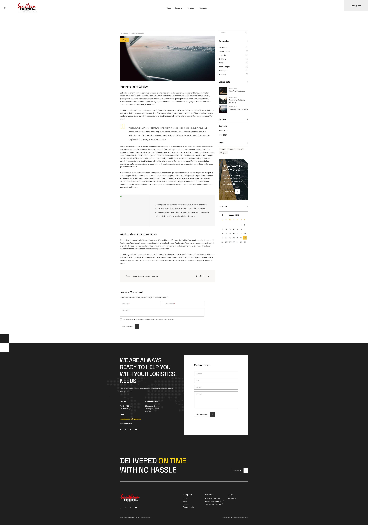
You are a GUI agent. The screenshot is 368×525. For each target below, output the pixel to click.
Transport (223, 70)
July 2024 (223, 126)
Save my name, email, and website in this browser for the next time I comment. (149, 319)
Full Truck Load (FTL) (212, 498)
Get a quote (356, 6)
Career (185, 504)
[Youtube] (136, 429)
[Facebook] (196, 276)
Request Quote (188, 507)
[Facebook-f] (120, 429)
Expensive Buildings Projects (237, 101)
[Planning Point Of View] (223, 109)
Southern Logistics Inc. (128, 517)
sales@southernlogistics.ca (130, 419)
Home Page (232, 498)
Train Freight (224, 66)
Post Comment (127, 326)
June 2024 (223, 130)
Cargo (135, 276)
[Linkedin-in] (130, 429)
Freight (147, 276)
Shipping (155, 276)
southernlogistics (137, 33)
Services (191, 8)
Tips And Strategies (237, 91)
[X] (200, 276)
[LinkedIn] (204, 276)
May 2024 (223, 135)
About (185, 498)
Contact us (237, 470)
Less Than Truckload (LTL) (214, 501)
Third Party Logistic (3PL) (214, 504)
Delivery (141, 276)
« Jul (222, 215)
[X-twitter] (125, 429)
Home (169, 8)
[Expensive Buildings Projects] (223, 100)
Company (178, 8)
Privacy (233, 517)
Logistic (222, 55)
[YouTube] (208, 276)
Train (221, 63)
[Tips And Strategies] (223, 91)
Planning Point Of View (238, 109)
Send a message (201, 414)
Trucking (222, 74)
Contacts (203, 8)
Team (185, 501)
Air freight (124, 40)
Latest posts (224, 51)
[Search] (246, 32)
